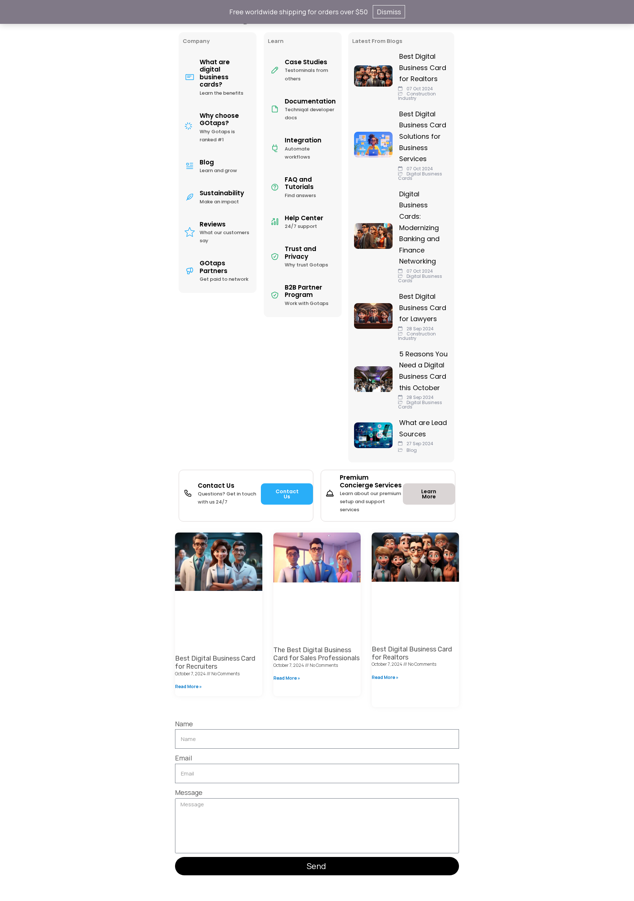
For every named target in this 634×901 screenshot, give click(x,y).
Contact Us (216, 485)
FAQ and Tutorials (299, 183)
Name (184, 723)
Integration (303, 140)
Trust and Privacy (300, 252)
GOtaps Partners (213, 267)
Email (183, 757)
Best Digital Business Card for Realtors (412, 653)
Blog (207, 162)
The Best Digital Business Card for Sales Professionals (316, 654)
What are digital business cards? (215, 73)
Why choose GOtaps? (219, 119)
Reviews (213, 224)
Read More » (188, 686)
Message (189, 792)
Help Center (304, 218)
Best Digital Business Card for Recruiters (215, 662)
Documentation (310, 101)
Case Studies (306, 62)
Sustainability (222, 193)
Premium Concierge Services (371, 481)
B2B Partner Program (303, 291)
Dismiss (389, 11)
